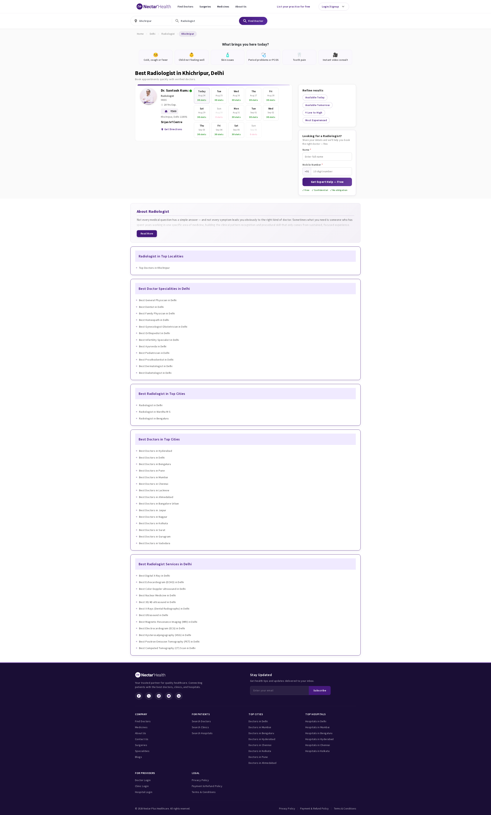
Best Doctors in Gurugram (155, 536)
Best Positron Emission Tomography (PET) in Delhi (169, 641)
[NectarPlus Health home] (154, 6)
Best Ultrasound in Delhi (153, 615)
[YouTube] (169, 696)
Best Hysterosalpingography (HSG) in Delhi (165, 635)
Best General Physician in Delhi (158, 300)
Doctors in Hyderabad (262, 739)
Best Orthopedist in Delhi (154, 333)
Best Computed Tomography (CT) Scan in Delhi (167, 648)
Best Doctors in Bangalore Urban (159, 503)
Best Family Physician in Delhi (157, 313)
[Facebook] (139, 696)
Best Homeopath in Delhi (154, 320)
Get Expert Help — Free (327, 182)
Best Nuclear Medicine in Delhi (157, 595)
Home (140, 33)
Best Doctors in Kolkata (153, 523)
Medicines (223, 6)
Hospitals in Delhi (315, 721)
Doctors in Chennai (260, 745)
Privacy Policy (200, 780)
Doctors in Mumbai (260, 727)
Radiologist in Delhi (150, 405)
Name (306, 149)
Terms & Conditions (204, 792)
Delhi (152, 33)
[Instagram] (159, 696)
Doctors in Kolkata (260, 751)
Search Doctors (201, 721)
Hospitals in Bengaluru (319, 733)
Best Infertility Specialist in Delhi (159, 340)
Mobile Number (312, 164)
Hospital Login (143, 792)
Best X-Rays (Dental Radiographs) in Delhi (164, 608)
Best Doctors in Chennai (153, 484)
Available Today (315, 97)
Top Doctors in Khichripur (154, 267)
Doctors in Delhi (258, 721)
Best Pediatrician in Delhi (154, 353)
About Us (240, 6)
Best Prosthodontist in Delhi (156, 359)
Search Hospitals (202, 733)
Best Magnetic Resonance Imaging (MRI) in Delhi (168, 622)
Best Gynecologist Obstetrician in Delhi (163, 326)
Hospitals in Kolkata (317, 751)
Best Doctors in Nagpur (153, 516)
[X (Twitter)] (149, 696)
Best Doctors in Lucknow (154, 490)
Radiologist (168, 33)
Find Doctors (185, 6)
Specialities (142, 751)
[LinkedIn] (179, 696)
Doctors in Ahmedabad (262, 763)
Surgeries (205, 6)
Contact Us (141, 739)
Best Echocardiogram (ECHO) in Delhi (161, 582)
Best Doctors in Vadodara (154, 543)
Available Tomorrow (317, 105)
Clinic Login (142, 786)
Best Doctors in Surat (152, 530)
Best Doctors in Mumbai (153, 477)
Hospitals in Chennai (317, 745)
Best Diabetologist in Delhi (155, 373)
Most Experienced (316, 120)
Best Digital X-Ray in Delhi (154, 575)
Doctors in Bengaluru (261, 733)
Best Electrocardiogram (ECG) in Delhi (162, 628)
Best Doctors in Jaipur (152, 510)
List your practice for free (293, 6)
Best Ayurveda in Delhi (152, 346)
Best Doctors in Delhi (152, 457)
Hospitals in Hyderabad (319, 739)
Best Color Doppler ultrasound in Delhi (162, 589)
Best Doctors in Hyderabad (155, 451)
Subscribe (319, 690)
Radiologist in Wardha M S (155, 411)
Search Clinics (200, 727)
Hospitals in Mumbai (317, 727)
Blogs (138, 757)
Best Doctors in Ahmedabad (156, 497)
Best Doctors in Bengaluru (155, 464)
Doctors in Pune (258, 757)
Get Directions (173, 129)
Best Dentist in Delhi (151, 307)
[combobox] (151, 21)
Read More (147, 233)
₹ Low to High (313, 112)
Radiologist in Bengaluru (154, 418)
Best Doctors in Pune (152, 470)
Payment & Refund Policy (207, 786)
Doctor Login (143, 780)
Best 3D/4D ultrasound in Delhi (157, 602)
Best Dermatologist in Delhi (155, 366)
